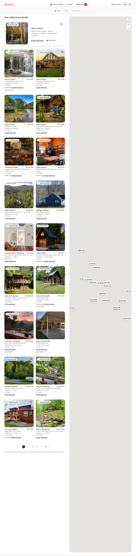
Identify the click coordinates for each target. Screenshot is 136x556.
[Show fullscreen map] (128, 20)
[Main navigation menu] (130, 4)
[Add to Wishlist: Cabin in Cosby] (62, 225)
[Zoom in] (128, 25)
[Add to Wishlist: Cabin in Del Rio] (62, 52)
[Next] (50, 446)
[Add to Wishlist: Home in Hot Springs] (62, 359)
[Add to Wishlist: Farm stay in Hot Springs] (31, 313)
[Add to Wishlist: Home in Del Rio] (31, 52)
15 (45, 447)
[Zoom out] (128, 28)
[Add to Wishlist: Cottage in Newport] (62, 182)
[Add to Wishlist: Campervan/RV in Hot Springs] (31, 225)
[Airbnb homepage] (9, 4)
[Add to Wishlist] (61, 24)
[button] (37, 41)
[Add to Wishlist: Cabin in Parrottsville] (62, 268)
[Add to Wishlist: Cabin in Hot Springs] (31, 268)
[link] (19, 446)
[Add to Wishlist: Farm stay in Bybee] (31, 401)
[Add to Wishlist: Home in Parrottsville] (62, 313)
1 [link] (23, 447)
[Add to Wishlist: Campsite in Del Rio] (31, 359)
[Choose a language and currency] (125, 4)
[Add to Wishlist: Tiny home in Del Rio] (31, 140)
